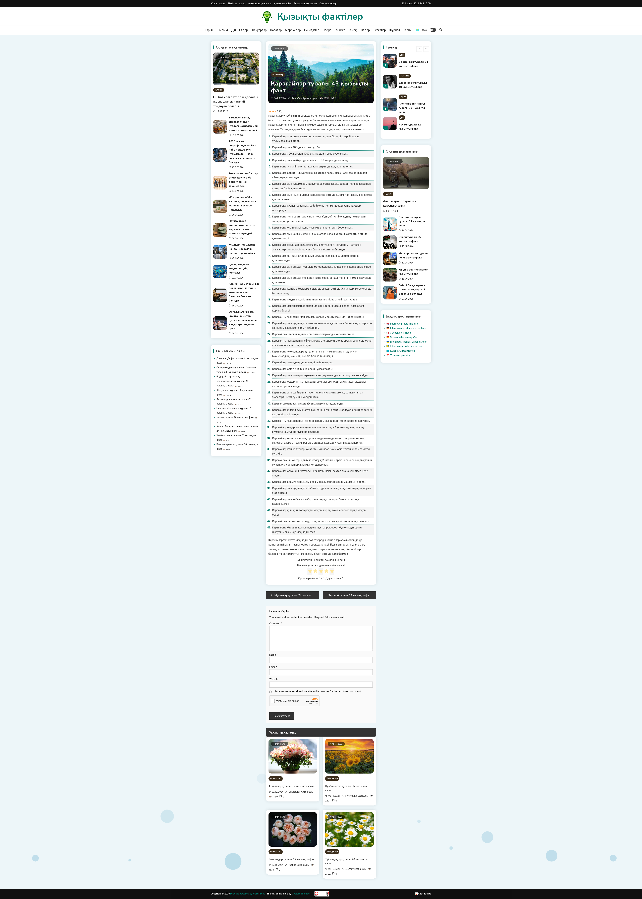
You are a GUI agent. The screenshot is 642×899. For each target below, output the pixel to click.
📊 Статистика (423, 893)
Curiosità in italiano (400, 332)
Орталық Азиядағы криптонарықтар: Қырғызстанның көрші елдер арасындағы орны (243, 320)
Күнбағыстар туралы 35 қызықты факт (346, 788)
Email (273, 666)
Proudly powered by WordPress (248, 893)
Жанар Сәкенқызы (299, 865)
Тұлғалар (379, 30)
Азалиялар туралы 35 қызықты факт (291, 786)
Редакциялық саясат (305, 3)
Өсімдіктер (311, 30)
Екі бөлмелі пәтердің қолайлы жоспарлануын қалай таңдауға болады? (235, 101)
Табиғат (339, 30)
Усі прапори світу (400, 355)
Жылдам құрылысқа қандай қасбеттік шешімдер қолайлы (242, 249)
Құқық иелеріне (282, 3)
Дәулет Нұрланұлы (355, 869)
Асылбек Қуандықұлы (304, 98)
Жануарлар (259, 30)
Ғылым (223, 30)
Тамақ (352, 30)
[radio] (309, 571)
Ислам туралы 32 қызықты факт (235, 417)
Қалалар (276, 30)
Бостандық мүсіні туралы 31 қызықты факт (412, 221)
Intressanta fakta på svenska (406, 346)
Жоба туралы (218, 3)
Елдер (243, 30)
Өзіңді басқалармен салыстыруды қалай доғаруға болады (412, 290)
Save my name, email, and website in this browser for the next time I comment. (318, 691)
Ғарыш (209, 30)
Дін (233, 30)
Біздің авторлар (236, 3)
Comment (275, 623)
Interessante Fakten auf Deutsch (408, 328)
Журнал (394, 30)
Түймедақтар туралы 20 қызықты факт (346, 861)
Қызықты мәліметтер (402, 350)
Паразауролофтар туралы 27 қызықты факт (412, 129)
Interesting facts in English (404, 323)
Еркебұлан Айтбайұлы (301, 791)
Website (273, 679)
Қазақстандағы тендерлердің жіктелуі (239, 268)
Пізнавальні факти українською (408, 341)
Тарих (407, 30)
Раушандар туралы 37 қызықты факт (292, 859)
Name (273, 654)
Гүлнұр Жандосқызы (356, 795)
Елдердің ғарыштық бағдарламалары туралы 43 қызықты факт (232, 381)
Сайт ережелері (328, 3)
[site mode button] (433, 30)
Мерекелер (293, 30)
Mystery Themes (301, 893)
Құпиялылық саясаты (260, 3)
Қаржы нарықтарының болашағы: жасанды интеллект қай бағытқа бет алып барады (244, 292)
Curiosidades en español (403, 337)
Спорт (327, 30)
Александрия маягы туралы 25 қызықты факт (412, 87)
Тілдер (365, 30)
